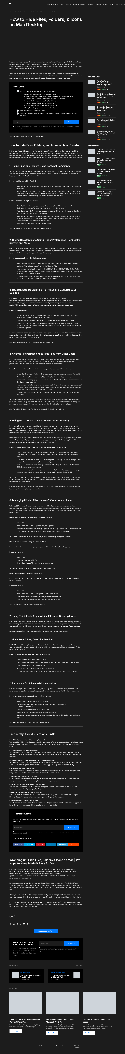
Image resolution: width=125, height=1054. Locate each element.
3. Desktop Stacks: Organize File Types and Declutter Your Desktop (44, 98)
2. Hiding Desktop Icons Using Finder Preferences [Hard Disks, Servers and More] (48, 96)
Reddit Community (75, 904)
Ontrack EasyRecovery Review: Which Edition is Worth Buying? (105, 109)
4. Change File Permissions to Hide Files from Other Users (41, 101)
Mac (24, 11)
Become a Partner (61, 1046)
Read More (15, 1031)
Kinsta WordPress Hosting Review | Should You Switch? (106, 160)
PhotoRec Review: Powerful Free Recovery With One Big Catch (105, 83)
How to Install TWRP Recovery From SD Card (30, 976)
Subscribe (71, 122)
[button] (10, 4)
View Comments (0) (44, 931)
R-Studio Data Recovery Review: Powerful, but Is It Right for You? (106, 133)
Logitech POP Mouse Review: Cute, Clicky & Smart (105, 182)
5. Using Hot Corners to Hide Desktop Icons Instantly (40, 103)
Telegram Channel (50, 904)
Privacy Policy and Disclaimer (79, 1046)
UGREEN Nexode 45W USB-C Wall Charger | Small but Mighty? (104, 193)
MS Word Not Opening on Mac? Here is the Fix (33, 722)
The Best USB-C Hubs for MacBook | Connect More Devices (25, 1021)
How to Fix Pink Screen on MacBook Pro (31, 605)
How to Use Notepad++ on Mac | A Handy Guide (34, 228)
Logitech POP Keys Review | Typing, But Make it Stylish (106, 171)
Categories (18, 11)
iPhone (63, 973)
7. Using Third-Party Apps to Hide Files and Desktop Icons (41, 108)
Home (11, 11)
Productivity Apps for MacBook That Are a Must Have (35, 342)
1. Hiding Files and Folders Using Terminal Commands (40, 94)
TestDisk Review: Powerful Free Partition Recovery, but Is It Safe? (106, 96)
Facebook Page (63, 904)
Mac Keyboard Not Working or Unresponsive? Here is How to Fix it (40, 409)
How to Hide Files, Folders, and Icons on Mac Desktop (39, 91)
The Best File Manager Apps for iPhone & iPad (60, 976)
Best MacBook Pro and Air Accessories (30, 136)
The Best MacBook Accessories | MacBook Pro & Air (60, 1021)
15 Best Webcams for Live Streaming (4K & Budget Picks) (106, 151)
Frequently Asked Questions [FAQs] (32, 110)
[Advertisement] (46, 43)
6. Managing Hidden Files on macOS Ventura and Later (40, 105)
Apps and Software (25, 973)
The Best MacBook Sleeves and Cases (96, 1021)
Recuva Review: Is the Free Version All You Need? (106, 121)
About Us (41, 1046)
